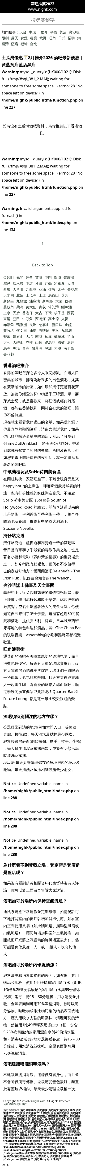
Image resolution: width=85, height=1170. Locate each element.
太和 (6, 342)
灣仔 (6, 283)
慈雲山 (44, 324)
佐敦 (51, 289)
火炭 (64, 318)
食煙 (24, 38)
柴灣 (19, 307)
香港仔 (27, 312)
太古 (38, 312)
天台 (22, 32)
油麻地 (34, 301)
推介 (44, 32)
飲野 (43, 38)
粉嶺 (68, 301)
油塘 (32, 330)
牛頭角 (27, 318)
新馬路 (47, 301)
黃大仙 (31, 307)
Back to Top (42, 265)
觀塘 (24, 43)
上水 (6, 312)
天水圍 (8, 295)
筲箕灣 (53, 307)
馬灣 (6, 348)
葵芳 (64, 295)
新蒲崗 (8, 301)
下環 (48, 312)
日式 (61, 38)
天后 (16, 312)
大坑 (29, 336)
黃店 (63, 32)
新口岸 (57, 324)
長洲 (32, 324)
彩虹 (61, 342)
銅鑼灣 (69, 277)
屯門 (48, 277)
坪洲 (48, 348)
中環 (32, 32)
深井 (70, 342)
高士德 (53, 318)
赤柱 (29, 342)
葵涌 (42, 289)
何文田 (21, 330)
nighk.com (38, 1101)
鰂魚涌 (66, 307)
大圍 (58, 301)
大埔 (70, 283)
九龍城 (21, 301)
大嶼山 (18, 342)
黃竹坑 (8, 330)
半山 (70, 336)
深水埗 (18, 283)
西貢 (70, 312)
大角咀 (18, 289)
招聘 (71, 38)
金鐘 (68, 324)
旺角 (52, 38)
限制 (5, 38)
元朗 (19, 277)
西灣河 (40, 318)
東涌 (6, 318)
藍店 (14, 43)
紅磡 (48, 283)
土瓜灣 (31, 295)
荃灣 (38, 277)
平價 (53, 32)
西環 (6, 289)
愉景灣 (37, 348)
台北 (33, 43)
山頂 (38, 342)
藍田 (16, 318)
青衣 (42, 307)
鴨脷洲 (21, 324)
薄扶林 (59, 336)
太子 (61, 289)
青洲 (25, 348)
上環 (42, 295)
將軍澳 (59, 283)
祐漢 (48, 336)
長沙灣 (72, 289)
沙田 (38, 283)
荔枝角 (8, 307)
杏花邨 (8, 354)
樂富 (6, 336)
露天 (14, 38)
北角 (19, 295)
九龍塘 (66, 330)
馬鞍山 (53, 295)
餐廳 (33, 38)
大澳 (57, 348)
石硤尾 (44, 330)
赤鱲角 (8, 324)
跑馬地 (50, 342)
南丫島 (69, 348)
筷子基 (59, 312)
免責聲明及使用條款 (15, 1104)
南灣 (38, 336)
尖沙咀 (74, 32)
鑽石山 (18, 336)
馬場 (16, 348)
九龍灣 (31, 289)
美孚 (55, 330)
